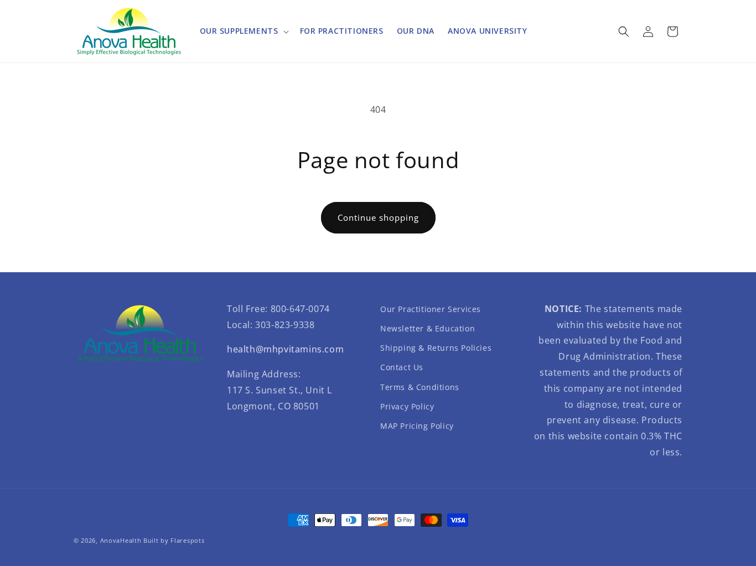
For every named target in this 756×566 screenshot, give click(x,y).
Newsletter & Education (427, 328)
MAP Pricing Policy (417, 425)
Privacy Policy (407, 406)
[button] (243, 31)
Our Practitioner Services (430, 309)
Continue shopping (378, 217)
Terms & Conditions (419, 387)
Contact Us (401, 367)
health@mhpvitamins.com (285, 349)
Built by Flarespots (173, 540)
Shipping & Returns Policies (435, 347)
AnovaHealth (121, 540)
